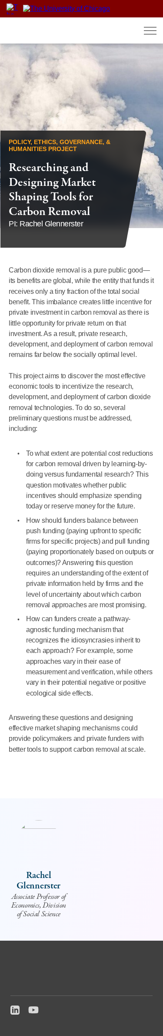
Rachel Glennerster (38, 880)
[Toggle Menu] (150, 31)
